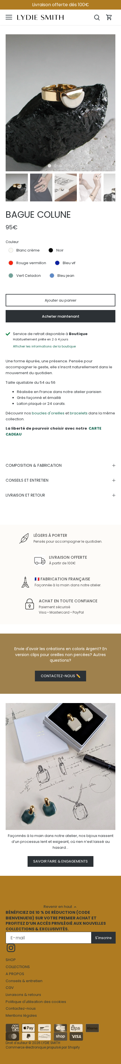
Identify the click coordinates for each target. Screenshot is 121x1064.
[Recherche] (97, 17)
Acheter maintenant (60, 316)
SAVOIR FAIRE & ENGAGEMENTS (60, 861)
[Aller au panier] (109, 17)
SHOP (11, 959)
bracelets (79, 413)
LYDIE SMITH (50, 1043)
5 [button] (72, 166)
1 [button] (49, 166)
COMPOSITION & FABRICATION (34, 465)
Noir (60, 250)
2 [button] (55, 166)
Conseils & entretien (24, 981)
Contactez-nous (21, 1008)
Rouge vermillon (31, 263)
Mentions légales (21, 1015)
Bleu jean (65, 275)
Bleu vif (69, 263)
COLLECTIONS (18, 966)
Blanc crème (28, 250)
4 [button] (66, 166)
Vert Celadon (28, 275)
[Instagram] (11, 948)
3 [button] (60, 166)
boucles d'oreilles (48, 413)
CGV (10, 987)
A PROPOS (15, 974)
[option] (60, 103)
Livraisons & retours (23, 994)
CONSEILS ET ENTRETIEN (27, 480)
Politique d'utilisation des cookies (36, 1001)
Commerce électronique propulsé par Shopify (43, 1047)
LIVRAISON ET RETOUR (25, 495)
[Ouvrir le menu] (9, 17)
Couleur (12, 242)
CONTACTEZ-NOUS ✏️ (60, 676)
